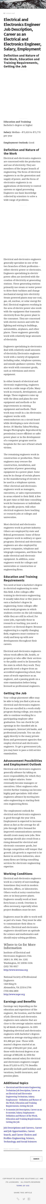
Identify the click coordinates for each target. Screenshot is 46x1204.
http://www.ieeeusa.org (16, 970)
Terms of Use (23, 1186)
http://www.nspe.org (14, 994)
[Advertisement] (23, 94)
